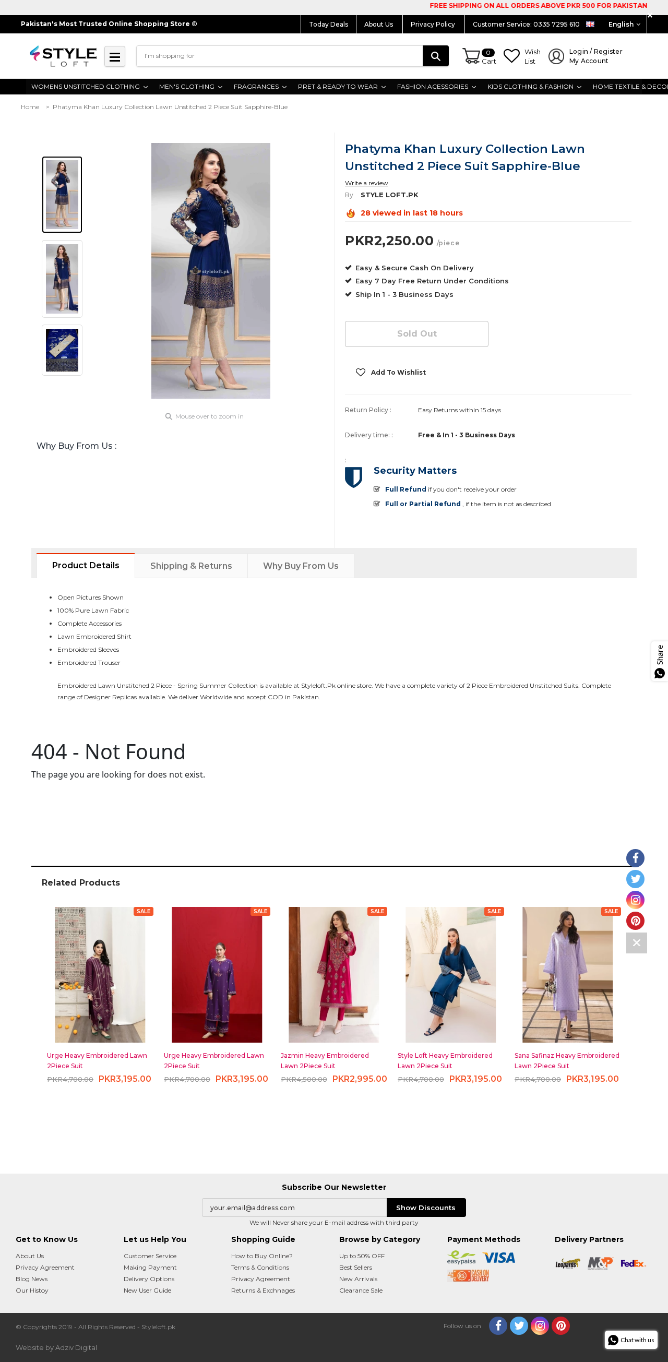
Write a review (366, 183)
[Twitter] (519, 1326)
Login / (596, 56)
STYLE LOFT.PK (390, 194)
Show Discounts (426, 1207)
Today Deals (328, 24)
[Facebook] (498, 1326)
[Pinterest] (561, 1326)
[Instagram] (540, 1326)
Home (30, 107)
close (651, 15)
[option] (210, 271)
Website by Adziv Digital (56, 1347)
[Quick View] (100, 970)
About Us (379, 24)
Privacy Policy (434, 24)
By (349, 195)
